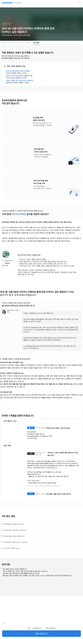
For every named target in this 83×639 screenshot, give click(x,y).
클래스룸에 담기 (41, 634)
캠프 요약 (5, 43)
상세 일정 (28, 43)
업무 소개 (20, 43)
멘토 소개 (13, 43)
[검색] (79, 2)
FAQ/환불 (36, 43)
